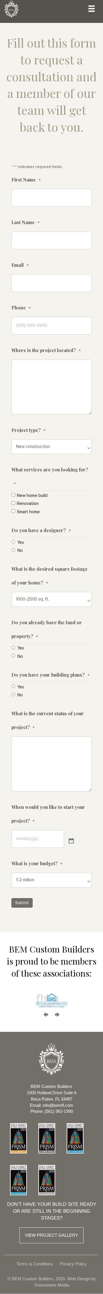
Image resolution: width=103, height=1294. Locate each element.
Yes (20, 542)
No (20, 550)
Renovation (28, 503)
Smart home (28, 512)
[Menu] (91, 8)
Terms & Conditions (34, 1263)
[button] (46, 1014)
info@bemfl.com (58, 1105)
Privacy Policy (73, 1263)
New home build (32, 495)
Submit (22, 902)
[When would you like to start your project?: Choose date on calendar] (71, 841)
